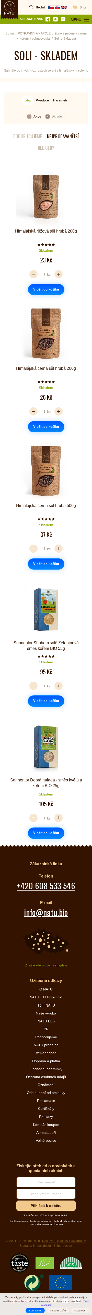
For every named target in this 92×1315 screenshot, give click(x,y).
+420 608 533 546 (46, 886)
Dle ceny (46, 148)
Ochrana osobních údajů (46, 1077)
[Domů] (9, 8)
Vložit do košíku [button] (46, 289)
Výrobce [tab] (42, 100)
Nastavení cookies (55, 1241)
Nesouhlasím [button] (58, 1310)
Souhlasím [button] (35, 1310)
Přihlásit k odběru (46, 1206)
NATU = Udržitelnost (46, 997)
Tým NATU (46, 1005)
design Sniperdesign (57, 1246)
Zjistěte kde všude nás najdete (46, 965)
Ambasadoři (46, 1133)
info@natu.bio (46, 912)
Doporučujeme (27, 136)
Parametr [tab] (60, 100)
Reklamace (46, 1101)
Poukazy (46, 1117)
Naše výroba (46, 1013)
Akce (37, 116)
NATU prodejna (46, 1045)
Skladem (58, 116)
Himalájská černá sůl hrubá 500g (46, 505)
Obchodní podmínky (46, 1069)
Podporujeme (46, 1037)
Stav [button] (28, 100)
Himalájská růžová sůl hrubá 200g (46, 231)
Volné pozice (46, 1140)
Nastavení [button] (80, 1310)
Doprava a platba (46, 1061)
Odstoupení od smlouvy (46, 1093)
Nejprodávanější (63, 136)
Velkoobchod (46, 1053)
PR (46, 1029)
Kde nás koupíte (46, 1125)
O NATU (46, 989)
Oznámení (46, 1085)
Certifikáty (46, 1108)
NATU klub (46, 1021)
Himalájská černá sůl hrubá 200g (46, 368)
